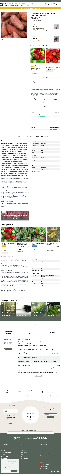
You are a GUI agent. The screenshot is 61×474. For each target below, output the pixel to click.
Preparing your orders (25, 446)
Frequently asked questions (45, 446)
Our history (3, 448)
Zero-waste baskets (24, 458)
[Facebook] (39, 438)
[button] (48, 4)
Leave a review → (8, 348)
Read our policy (4, 467)
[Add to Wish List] (44, 49)
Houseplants (12, 5)
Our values (3, 454)
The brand (3, 446)
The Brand (24, 3)
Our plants (3, 450)
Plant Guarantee (24, 450)
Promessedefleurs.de (45, 455)
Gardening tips (18, 3)
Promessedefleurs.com (45, 453)
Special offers (28, 6)
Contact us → (10, 423)
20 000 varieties (3, 1)
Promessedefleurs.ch (45, 468)
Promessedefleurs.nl (45, 464)
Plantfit (22, 454)
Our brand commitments (6, 452)
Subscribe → (50, 417)
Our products (10, 3)
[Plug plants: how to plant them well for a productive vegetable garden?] (8, 309)
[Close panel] (18, 460)
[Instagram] (37, 438)
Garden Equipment (22, 6)
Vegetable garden (16, 6)
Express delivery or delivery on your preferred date (15, 1)
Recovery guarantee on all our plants (31, 1)
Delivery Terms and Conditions (26, 448)
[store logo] (3, 4)
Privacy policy (37, 472)
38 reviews (39, 20)
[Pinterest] (41, 438)
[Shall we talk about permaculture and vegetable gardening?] (38, 309)
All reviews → (30, 419)
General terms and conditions (29, 472)
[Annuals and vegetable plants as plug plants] (23, 309)
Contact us (42, 448)
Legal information (21, 472)
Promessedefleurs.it (45, 458)
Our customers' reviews (5, 458)
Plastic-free (23, 456)
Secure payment (24, 452)
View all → (58, 45)
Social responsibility (4, 456)
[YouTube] (43, 438)
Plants (8, 5)
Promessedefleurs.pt (45, 462)
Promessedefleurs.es (45, 457)
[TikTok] (45, 438)
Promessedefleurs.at (45, 460)
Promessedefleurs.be (45, 466)
